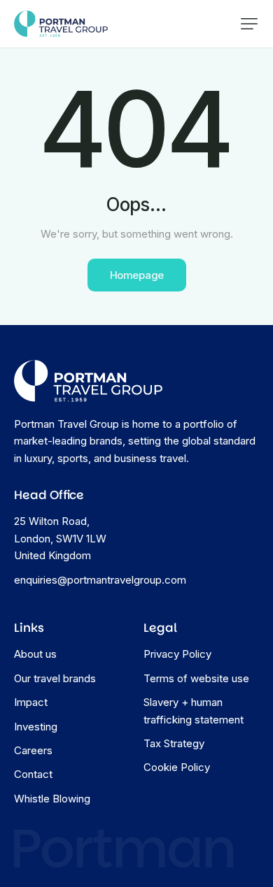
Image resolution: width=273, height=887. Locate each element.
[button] (249, 24)
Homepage (137, 275)
